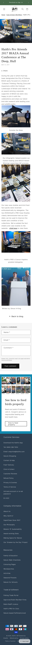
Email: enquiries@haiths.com (14, 451)
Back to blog (17, 316)
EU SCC (6, 498)
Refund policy (14, 638)
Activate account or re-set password (13, 492)
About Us (7, 511)
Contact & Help (9, 460)
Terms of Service (10, 487)
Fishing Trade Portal (11, 595)
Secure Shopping (10, 456)
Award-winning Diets (11, 533)
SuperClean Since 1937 (12, 520)
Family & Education (11, 555)
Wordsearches (9, 569)
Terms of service (10, 641)
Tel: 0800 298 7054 (11, 447)
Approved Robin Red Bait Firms (15, 600)
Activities (7, 573)
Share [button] (5, 71)
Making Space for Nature (13, 538)
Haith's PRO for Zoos (11, 608)
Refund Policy (9, 478)
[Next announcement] (28, 2)
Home (3, 14)
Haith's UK (15, 635)
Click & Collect (9, 469)
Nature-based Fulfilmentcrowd (15, 613)
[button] (4, 9)
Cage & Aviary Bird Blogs (14, 14)
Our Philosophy (9, 525)
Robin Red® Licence (11, 604)
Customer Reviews (10, 474)
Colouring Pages (10, 564)
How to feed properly (13, 424)
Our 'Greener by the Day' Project (16, 542)
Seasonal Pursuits (10, 578)
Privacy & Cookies (10, 482)
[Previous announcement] (3, 2)
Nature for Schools (10, 582)
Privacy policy (24, 638)
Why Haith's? (8, 516)
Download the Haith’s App (13, 443)
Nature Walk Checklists (12, 560)
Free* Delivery (9, 465)
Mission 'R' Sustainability (13, 529)
